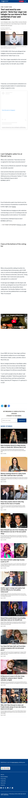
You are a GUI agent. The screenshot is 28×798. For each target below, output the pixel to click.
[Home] (4, 1)
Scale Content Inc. (15, 762)
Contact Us (3, 785)
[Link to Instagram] (3, 788)
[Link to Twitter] (5, 788)
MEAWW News (3, 762)
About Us (2, 774)
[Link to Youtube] (7, 788)
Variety (14, 206)
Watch (22, 1)
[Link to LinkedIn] (12, 788)
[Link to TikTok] (10, 788)
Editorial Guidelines (4, 776)
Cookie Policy (3, 780)
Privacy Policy (3, 778)
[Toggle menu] (26, 1)
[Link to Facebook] (1, 788)
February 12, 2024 (21, 224)
